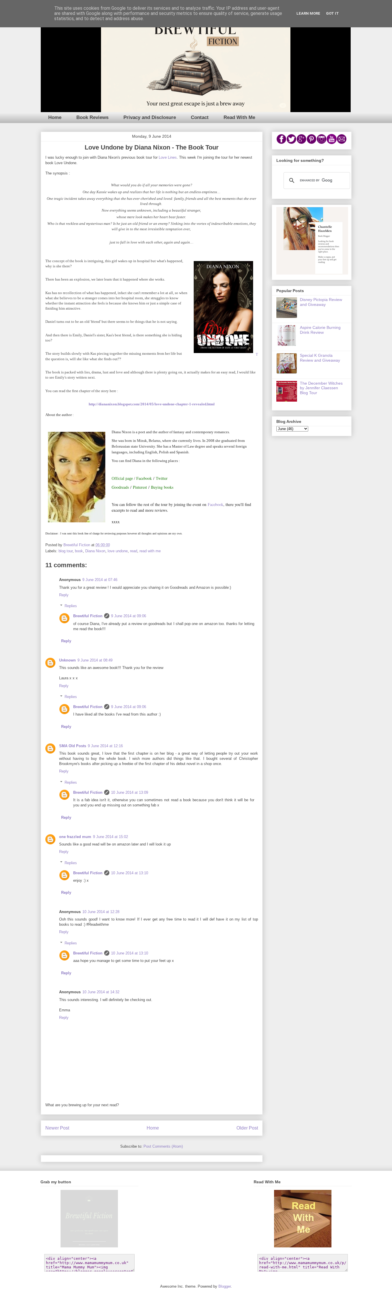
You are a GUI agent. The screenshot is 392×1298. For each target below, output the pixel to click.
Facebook (144, 478)
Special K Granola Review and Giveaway (320, 358)
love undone (118, 551)
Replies (71, 606)
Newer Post (57, 1128)
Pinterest (140, 487)
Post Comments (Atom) (163, 1146)
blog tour (66, 551)
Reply (64, 595)
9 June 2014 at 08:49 (94, 660)
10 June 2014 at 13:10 (129, 873)
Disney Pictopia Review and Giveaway (321, 302)
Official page (122, 478)
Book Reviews (92, 117)
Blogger (224, 1286)
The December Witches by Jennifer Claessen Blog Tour (321, 388)
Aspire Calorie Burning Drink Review (320, 330)
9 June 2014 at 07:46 (99, 580)
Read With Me (239, 117)
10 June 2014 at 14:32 (100, 992)
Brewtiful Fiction (87, 616)
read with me (150, 551)
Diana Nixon (95, 551)
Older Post (247, 1128)
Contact (200, 117)
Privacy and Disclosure (149, 117)
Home (54, 117)
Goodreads (120, 487)
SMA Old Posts (72, 746)
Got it (332, 13)
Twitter (162, 478)
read (133, 551)
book (79, 551)
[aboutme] (312, 273)
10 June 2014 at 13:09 (129, 792)
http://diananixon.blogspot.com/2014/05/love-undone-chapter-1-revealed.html (152, 404)
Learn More (308, 13)
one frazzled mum (75, 837)
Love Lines (168, 157)
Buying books (162, 487)
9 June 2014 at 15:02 (110, 837)
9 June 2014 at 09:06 (128, 616)
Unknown (67, 660)
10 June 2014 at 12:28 (100, 912)
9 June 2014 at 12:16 (105, 746)
